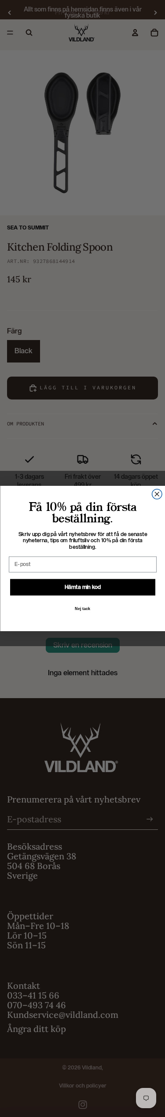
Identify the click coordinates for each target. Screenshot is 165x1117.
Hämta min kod (82, 587)
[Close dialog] (157, 494)
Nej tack (82, 608)
